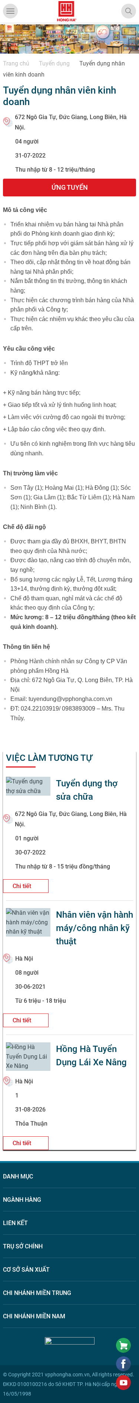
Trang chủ (16, 63)
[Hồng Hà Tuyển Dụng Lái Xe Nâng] (28, 1056)
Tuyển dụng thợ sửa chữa (87, 790)
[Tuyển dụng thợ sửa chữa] (28, 786)
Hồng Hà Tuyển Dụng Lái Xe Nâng (91, 1056)
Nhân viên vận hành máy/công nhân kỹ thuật (94, 928)
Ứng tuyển (70, 187)
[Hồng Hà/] (66, 11)
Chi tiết (23, 886)
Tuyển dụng (54, 63)
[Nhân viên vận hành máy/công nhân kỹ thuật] (28, 922)
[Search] (128, 11)
